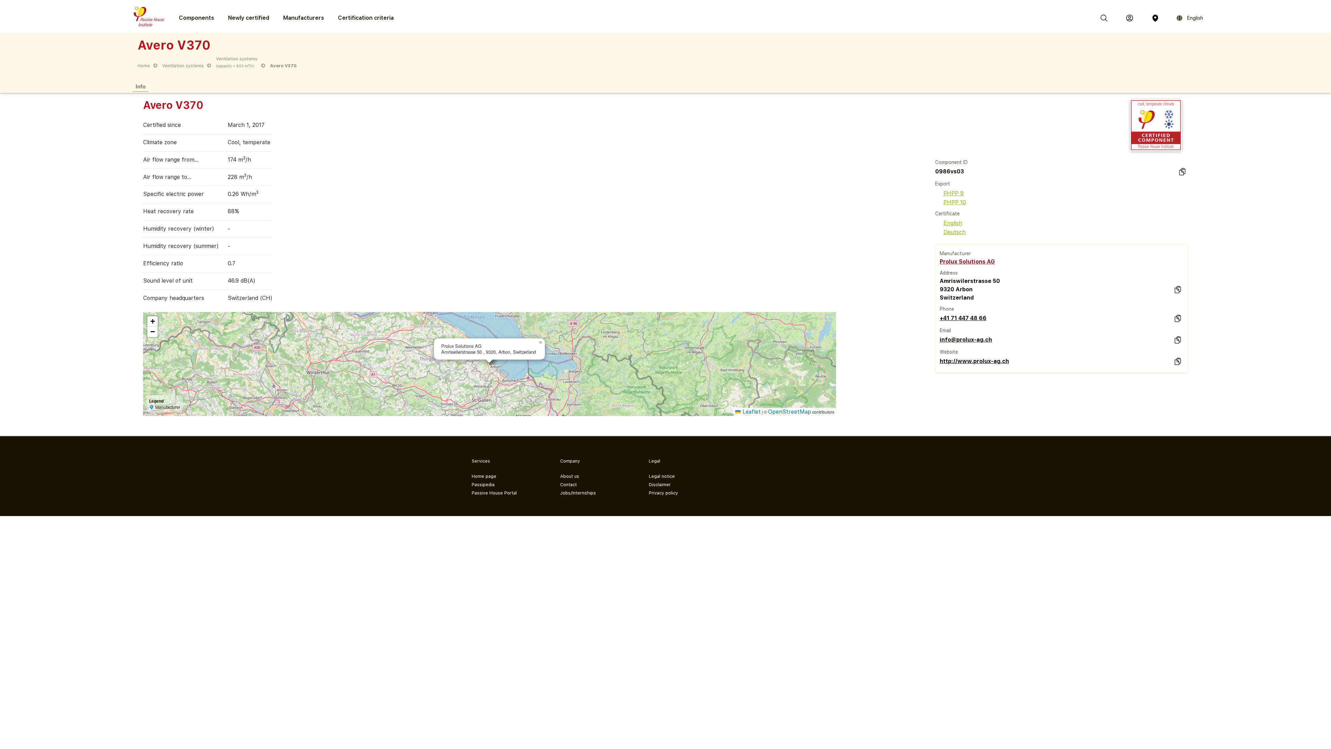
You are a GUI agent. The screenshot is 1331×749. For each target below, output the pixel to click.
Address (949, 273)
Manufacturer (955, 253)
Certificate (947, 213)
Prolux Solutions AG (967, 261)
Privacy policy (663, 493)
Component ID (951, 162)
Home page (484, 476)
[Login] (1129, 18)
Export (942, 184)
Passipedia (483, 484)
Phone (947, 309)
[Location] (1155, 18)
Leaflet (751, 411)
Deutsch (954, 232)
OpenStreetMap (789, 411)
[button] (541, 342)
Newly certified (248, 18)
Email (945, 330)
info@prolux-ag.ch (966, 339)
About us (569, 476)
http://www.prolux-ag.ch (974, 361)
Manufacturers (303, 18)
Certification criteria (366, 18)
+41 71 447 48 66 (963, 318)
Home (144, 65)
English (952, 223)
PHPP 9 (953, 193)
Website (949, 352)
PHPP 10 (954, 202)
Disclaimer (660, 484)
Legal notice (662, 476)
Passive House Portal (494, 493)
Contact (568, 484)
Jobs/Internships (578, 493)
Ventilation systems (183, 65)
